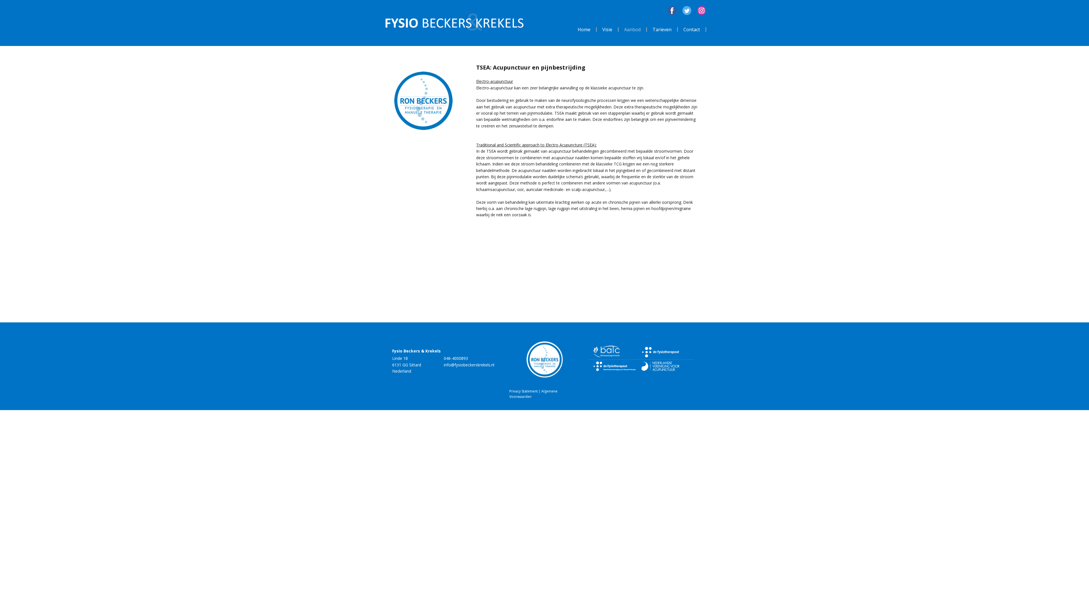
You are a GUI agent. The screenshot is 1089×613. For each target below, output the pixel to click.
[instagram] (701, 10)
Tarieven (662, 29)
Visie (607, 29)
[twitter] (686, 10)
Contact (691, 29)
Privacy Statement (524, 391)
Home (584, 29)
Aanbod (632, 29)
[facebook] (672, 10)
